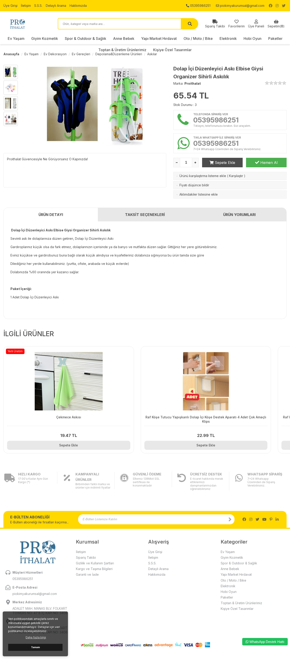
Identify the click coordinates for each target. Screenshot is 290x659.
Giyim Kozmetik (44, 38)
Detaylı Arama (56, 5)
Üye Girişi (10, 5)
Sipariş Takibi (86, 557)
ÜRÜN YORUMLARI (239, 214)
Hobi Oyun (252, 38)
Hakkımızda (78, 5)
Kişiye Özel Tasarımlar (237, 609)
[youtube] (264, 519)
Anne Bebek (123, 38)
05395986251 (199, 5)
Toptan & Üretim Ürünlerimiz (241, 603)
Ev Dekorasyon (55, 54)
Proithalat (192, 83)
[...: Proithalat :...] (27, 23)
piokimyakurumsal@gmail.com (241, 5)
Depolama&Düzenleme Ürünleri (118, 54)
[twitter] (284, 5)
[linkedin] (277, 519)
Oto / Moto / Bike (198, 38)
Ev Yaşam (16, 38)
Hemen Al (268, 162)
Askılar (152, 54)
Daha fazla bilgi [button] (36, 637)
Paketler (275, 38)
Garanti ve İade (87, 574)
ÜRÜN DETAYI (51, 214)
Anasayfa (11, 54)
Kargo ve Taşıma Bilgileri (94, 569)
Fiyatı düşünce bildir (194, 185)
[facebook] (270, 5)
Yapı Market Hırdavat (159, 38)
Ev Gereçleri (81, 54)
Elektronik (228, 38)
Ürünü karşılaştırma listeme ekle (202, 176)
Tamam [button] (35, 647)
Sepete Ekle (224, 162)
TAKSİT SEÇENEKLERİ (145, 214)
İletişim (26, 5)
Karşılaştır (236, 176)
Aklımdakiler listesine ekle (198, 194)
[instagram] (277, 5)
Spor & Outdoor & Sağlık (85, 38)
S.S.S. (38, 5)
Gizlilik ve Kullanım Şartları (95, 563)
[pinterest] (270, 519)
